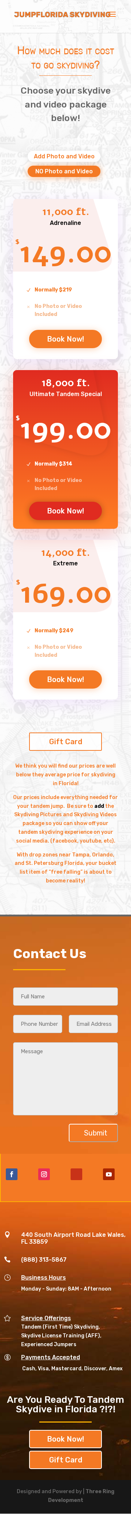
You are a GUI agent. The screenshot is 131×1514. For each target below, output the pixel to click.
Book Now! (65, 339)
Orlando (102, 855)
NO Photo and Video (64, 171)
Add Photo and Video (64, 156)
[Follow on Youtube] (109, 1174)
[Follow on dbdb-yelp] (76, 1174)
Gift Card (65, 741)
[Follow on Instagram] (44, 1174)
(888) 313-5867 (44, 1259)
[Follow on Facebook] (11, 1174)
